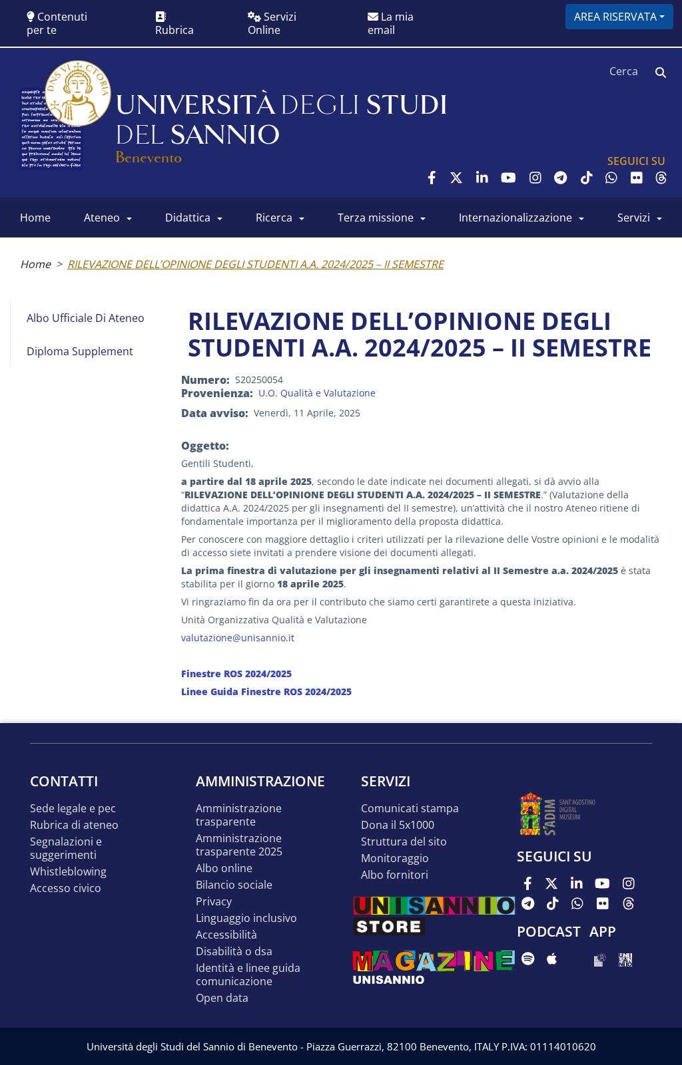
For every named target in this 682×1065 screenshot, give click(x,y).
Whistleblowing (68, 872)
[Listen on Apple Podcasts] (552, 958)
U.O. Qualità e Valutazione (317, 392)
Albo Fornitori (394, 875)
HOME (35, 217)
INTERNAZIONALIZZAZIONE (515, 217)
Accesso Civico (65, 888)
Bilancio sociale (234, 885)
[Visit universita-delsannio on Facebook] (432, 177)
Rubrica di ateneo (74, 825)
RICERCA (274, 217)
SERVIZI (633, 217)
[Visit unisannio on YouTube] (508, 177)
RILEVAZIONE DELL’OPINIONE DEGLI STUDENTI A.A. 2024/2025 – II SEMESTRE (255, 264)
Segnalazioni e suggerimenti (66, 848)
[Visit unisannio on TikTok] (587, 177)
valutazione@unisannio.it (237, 637)
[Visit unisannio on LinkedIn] (482, 177)
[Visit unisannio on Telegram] (560, 177)
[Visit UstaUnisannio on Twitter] (456, 177)
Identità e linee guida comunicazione (248, 975)
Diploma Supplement (80, 351)
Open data (222, 998)
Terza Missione (376, 217)
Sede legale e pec (73, 809)
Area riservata (615, 16)
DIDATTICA (187, 217)
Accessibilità (226, 935)
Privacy (214, 902)
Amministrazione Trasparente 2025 (239, 845)
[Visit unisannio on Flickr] (637, 177)
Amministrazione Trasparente (239, 815)
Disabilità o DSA (234, 952)
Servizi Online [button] (272, 23)
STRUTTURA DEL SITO (404, 842)
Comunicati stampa (410, 809)
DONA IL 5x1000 (397, 825)
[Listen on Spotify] (527, 958)
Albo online (224, 868)
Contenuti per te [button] (57, 23)
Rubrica (174, 30)
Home (35, 264)
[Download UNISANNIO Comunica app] (625, 958)
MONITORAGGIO (395, 858)
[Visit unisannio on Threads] (661, 177)
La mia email (391, 23)
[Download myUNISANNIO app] (599, 958)
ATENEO (102, 217)
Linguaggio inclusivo (246, 918)
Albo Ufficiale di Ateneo (86, 318)
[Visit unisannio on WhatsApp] (611, 177)
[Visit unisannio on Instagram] (535, 177)
